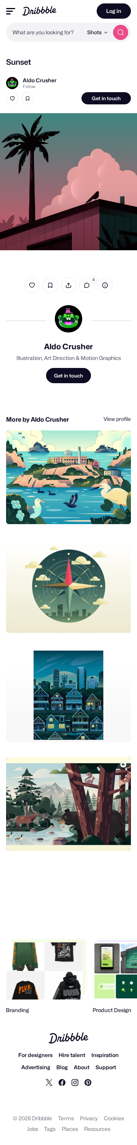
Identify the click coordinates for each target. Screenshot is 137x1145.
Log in (113, 11)
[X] (49, 1082)
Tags (50, 1129)
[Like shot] (12, 98)
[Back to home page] (39, 11)
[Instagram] (75, 1082)
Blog (62, 1067)
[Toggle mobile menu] (11, 11)
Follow (29, 86)
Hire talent (72, 1055)
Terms (66, 1118)
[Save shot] (27, 98)
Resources (97, 1129)
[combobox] (44, 32)
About (81, 1067)
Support (106, 1067)
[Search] (120, 32)
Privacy (89, 1118)
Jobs (32, 1129)
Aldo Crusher (39, 80)
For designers (35, 1055)
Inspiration (105, 1055)
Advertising (35, 1067)
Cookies (114, 1118)
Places (70, 1129)
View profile (117, 419)
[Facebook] (62, 1082)
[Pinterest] (87, 1082)
